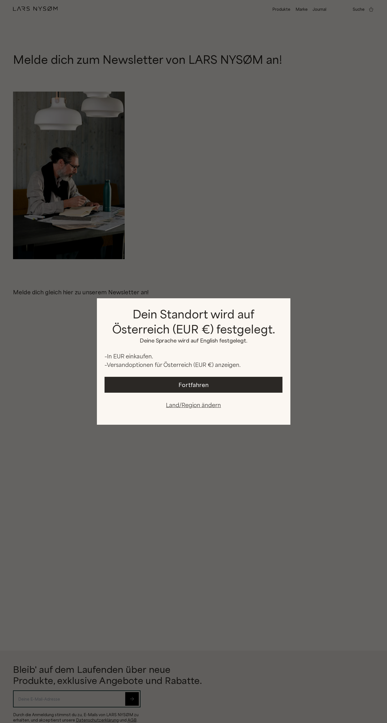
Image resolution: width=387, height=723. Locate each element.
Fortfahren (193, 384)
